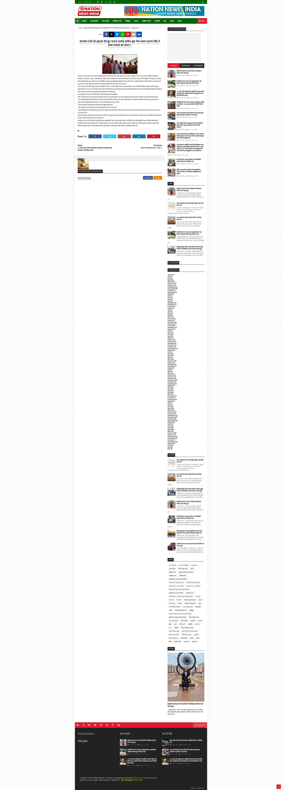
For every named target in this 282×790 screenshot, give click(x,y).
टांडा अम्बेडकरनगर (188, 607)
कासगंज (180, 603)
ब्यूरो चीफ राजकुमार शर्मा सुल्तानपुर (177, 617)
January (170, 285)
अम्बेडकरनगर (182, 575)
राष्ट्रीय (176, 628)
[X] (111, 34)
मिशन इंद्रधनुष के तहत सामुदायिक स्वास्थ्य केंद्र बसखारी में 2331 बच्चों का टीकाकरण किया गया (189, 532)
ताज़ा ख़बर (198, 607)
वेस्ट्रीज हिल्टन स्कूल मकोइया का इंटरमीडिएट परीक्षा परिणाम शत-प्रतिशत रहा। (189, 160)
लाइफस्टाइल (184, 638)
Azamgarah (172, 565)
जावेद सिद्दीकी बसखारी (174, 607)
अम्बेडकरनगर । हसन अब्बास (176, 586)
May (169, 278)
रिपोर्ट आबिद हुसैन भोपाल (187, 628)
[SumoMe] (139, 34)
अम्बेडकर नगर (172, 575)
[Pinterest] (128, 34)
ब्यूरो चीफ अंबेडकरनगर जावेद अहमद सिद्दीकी (180, 614)
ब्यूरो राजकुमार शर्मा (194, 617)
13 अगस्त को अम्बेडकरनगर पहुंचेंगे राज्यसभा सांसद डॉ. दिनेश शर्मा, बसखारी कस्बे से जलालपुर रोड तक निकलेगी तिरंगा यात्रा (190, 93)
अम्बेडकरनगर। (190, 593)
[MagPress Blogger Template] (94, 11)
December (171, 287)
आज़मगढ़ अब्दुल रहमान (190, 600)
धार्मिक (170, 610)
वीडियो (191, 638)
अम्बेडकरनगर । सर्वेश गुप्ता (193, 586)
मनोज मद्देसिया (184, 621)
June (169, 297)
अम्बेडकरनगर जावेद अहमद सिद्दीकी (178, 579)
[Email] (133, 34)
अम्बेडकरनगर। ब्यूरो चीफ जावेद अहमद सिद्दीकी (181, 596)
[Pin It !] (153, 136)
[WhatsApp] (122, 34)
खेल (200, 603)
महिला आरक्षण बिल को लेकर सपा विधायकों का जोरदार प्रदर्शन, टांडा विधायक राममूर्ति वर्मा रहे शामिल (189, 171)
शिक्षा (170, 641)
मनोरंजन (193, 621)
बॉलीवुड (191, 610)
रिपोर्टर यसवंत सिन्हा (174, 634)
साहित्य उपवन (177, 641)
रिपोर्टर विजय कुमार (187, 634)
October (170, 290)
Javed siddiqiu (183, 565)
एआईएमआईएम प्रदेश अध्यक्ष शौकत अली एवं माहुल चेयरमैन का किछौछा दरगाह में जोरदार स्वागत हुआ (190, 248)
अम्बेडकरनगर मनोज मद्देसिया (176, 593)
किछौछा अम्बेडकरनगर (190, 603)
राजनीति (190, 624)
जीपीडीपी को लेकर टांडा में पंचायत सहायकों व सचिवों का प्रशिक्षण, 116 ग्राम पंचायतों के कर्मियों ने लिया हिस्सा (190, 104)
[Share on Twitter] (109, 136)
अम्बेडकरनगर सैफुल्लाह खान (176, 582)
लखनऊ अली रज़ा (173, 638)
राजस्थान (197, 624)
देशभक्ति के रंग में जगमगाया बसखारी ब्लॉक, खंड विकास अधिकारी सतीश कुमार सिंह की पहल (189, 82)
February (170, 283)
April (169, 280)
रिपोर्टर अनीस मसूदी (174, 631)
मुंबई (170, 624)
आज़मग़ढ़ (178, 600)
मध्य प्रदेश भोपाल (173, 621)
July (169, 276)
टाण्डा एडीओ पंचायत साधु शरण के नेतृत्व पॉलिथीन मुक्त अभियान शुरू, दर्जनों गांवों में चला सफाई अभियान (190, 125)
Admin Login (87, 2)
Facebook (148, 178)
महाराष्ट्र (200, 621)
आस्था (200, 600)
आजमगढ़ (198, 596)
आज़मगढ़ (171, 600)
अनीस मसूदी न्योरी (182, 568)
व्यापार (197, 638)
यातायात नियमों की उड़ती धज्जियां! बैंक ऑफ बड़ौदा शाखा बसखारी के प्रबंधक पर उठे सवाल (190, 114)
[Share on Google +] (124, 136)
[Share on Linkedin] (139, 136)
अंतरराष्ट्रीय (172, 568)
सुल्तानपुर (194, 641)
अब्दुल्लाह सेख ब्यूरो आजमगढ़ (186, 572)
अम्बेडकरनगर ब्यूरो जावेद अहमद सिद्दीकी (179, 589)
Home (80, 2)
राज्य (170, 628)
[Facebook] (106, 34)
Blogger (157, 178)
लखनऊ (196, 634)
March (170, 282)
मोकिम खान (182, 624)
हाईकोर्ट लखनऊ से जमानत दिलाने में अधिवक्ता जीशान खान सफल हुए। (189, 72)
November (171, 289)
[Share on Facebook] (95, 136)
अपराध (192, 568)
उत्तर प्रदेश (172, 603)
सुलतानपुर (186, 641)
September (171, 292)
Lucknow (194, 565)
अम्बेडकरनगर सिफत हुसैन (192, 582)
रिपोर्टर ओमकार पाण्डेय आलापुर (190, 631)
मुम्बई (175, 624)
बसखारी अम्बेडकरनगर (181, 610)
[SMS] (117, 34)
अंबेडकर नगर (172, 572)
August (170, 275)
